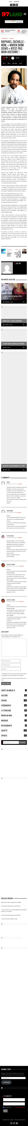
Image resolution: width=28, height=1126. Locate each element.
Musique (11, 38)
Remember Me (7, 1107)
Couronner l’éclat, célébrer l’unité (9, 918)
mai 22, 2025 (7, 469)
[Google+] (14, 5)
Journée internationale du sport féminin (10, 915)
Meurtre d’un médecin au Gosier (10, 31)
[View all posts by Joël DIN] (12, 58)
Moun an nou (13, 715)
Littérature (13, 710)
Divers (13, 700)
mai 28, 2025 (7, 347)
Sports (13, 735)
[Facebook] (11, 5)
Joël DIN (17, 58)
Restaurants (13, 725)
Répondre (20, 483)
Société (13, 730)
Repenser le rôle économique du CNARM (11, 902)
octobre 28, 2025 (8, 324)
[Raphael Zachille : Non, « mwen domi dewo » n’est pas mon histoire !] (14, 86)
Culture (13, 695)
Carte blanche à (13, 690)
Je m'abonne (6, 1082)
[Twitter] (17, 5)
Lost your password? (20, 1107)
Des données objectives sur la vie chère (10, 906)
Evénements (4, 38)
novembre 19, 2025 (9, 302)
